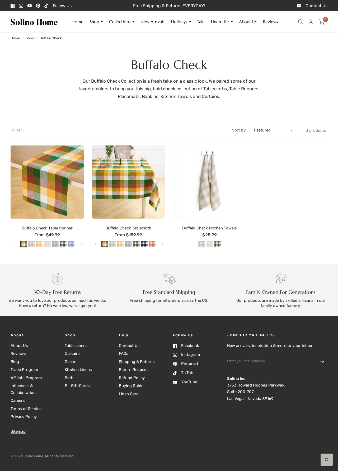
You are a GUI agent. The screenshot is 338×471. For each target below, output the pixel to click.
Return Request (133, 369)
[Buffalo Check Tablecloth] (128, 182)
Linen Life (220, 22)
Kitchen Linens (78, 369)
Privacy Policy (24, 416)
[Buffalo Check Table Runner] (47, 182)
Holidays (179, 22)
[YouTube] (29, 5)
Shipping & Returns (137, 361)
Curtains (73, 353)
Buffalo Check (51, 38)
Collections (119, 22)
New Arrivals (152, 22)
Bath (69, 377)
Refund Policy (132, 377)
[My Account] (311, 21)
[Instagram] (21, 6)
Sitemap (18, 431)
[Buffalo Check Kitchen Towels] (209, 182)
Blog (15, 361)
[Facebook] (13, 6)
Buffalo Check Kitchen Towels (209, 228)
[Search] (300, 21)
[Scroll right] (81, 244)
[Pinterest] (38, 5)
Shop (94, 22)
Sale (201, 22)
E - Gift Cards (77, 385)
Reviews (270, 22)
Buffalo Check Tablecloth (128, 228)
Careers (18, 400)
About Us (248, 22)
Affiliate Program (26, 377)
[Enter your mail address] (322, 361)
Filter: (17, 130)
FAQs (123, 353)
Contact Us (129, 345)
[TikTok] (46, 5)
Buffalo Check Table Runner (47, 228)
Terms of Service (26, 408)
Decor (70, 361)
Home (77, 22)
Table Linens (76, 345)
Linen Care (128, 394)
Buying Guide (131, 385)
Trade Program (24, 369)
